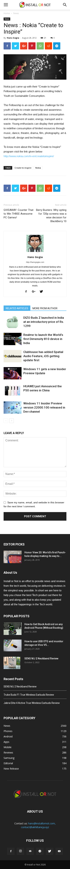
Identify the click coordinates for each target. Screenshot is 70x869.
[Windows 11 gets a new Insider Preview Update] (13, 373)
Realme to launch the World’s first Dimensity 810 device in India (43, 339)
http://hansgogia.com (35, 262)
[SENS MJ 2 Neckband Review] (12, 663)
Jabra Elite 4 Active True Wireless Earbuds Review (32, 703)
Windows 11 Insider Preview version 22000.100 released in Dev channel (44, 407)
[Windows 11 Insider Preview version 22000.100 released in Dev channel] (13, 407)
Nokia (38, 167)
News (16, 13)
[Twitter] (43, 292)
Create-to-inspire (23, 167)
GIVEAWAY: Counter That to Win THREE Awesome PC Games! (18, 213)
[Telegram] (39, 851)
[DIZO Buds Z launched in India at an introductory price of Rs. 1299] (13, 322)
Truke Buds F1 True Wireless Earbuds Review (29, 694)
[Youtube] (59, 851)
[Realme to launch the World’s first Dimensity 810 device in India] (13, 339)
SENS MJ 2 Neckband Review (41, 658)
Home (7, 13)
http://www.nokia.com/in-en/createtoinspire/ (29, 156)
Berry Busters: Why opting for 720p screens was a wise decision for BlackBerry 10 (51, 215)
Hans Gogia (13, 37)
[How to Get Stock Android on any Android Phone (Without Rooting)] (13, 628)
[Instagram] (20, 851)
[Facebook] (27, 292)
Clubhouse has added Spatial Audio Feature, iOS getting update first (43, 356)
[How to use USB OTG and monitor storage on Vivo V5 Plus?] (13, 646)
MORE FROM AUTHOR (44, 308)
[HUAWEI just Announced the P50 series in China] (13, 390)
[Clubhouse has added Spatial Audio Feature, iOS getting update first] (13, 356)
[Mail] (30, 851)
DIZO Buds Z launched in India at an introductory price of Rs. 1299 (43, 322)
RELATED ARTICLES (17, 308)
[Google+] (35, 292)
